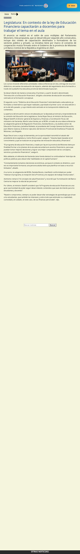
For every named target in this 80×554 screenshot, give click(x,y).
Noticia (14, 14)
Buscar (52, 228)
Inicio (7, 14)
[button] (10, 67)
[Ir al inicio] (34, 6)
